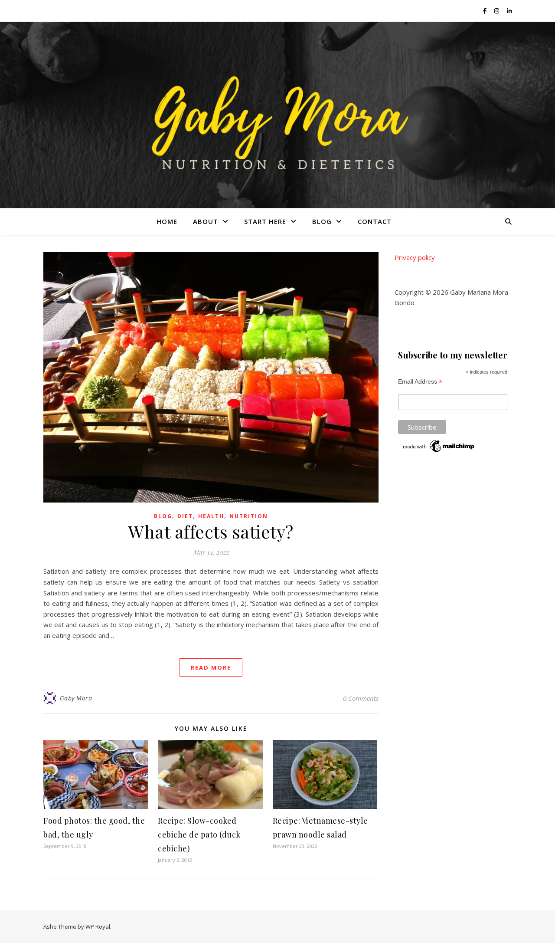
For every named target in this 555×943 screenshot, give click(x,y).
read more (211, 667)
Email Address (420, 382)
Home (167, 221)
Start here (265, 221)
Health (211, 516)
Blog (322, 221)
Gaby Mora (76, 698)
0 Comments (361, 698)
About (205, 221)
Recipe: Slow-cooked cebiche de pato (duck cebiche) (199, 834)
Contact (375, 221)
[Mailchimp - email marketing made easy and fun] (439, 446)
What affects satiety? (211, 531)
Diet (185, 516)
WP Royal (97, 926)
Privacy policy (415, 257)
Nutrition (248, 516)
